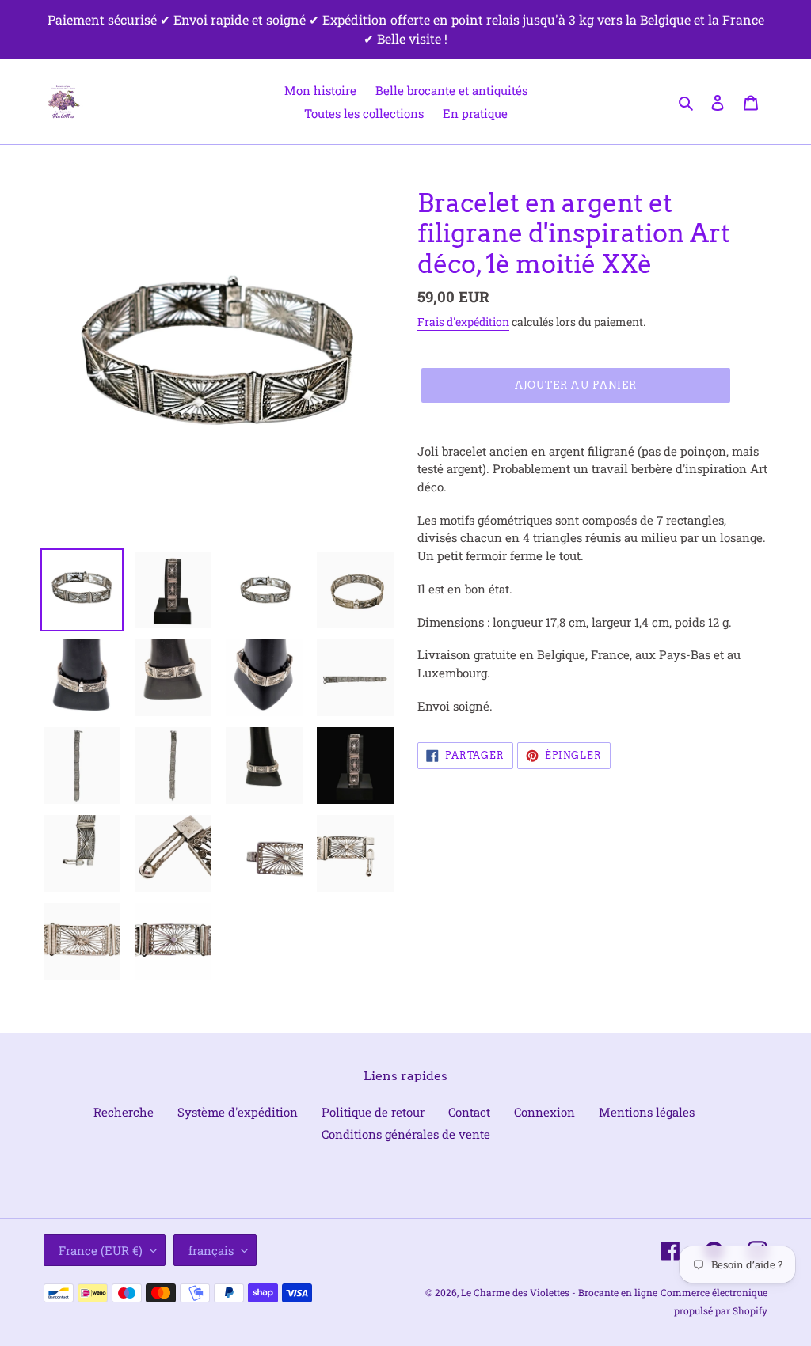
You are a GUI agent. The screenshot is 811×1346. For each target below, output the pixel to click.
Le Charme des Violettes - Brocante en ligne (559, 1292)
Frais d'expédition (463, 321)
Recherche (123, 1112)
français (211, 1250)
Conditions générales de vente (406, 1134)
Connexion (544, 1112)
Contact (469, 1112)
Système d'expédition (237, 1112)
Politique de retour (373, 1112)
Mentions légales (647, 1112)
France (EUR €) (101, 1250)
